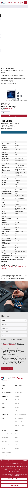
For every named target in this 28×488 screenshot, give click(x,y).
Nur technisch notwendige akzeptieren (14, 482)
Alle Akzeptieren (14, 485)
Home (3, 385)
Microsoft (17, 448)
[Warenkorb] (22, 2)
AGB (3, 418)
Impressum (4, 411)
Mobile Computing (19, 400)
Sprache (3, 339)
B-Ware (16, 411)
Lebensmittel (5, 456)
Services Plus (5, 396)
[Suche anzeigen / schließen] (15, 2)
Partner (16, 430)
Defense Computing (19, 425)
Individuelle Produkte (7, 392)
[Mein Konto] (18, 2)
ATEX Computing (19, 421)
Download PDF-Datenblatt (13, 132)
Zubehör (17, 403)
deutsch (13, 339)
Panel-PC (17, 389)
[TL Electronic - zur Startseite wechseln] (3, 3)
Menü (25, 2)
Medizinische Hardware (20, 414)
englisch (19, 339)
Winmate (17, 434)
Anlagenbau (4, 441)
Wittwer (16, 441)
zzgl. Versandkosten (9, 108)
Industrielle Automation (7, 434)
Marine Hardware (19, 418)
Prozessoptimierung (6, 445)
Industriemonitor (19, 392)
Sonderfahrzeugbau (6, 452)
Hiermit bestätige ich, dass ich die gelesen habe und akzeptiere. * (13, 345)
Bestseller (17, 407)
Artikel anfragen (13, 116)
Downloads (4, 400)
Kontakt (3, 407)
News (3, 403)
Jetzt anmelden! (7, 368)
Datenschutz (5, 414)
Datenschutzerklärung (9, 344)
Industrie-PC (17, 396)
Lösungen (4, 430)
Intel (16, 445)
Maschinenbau (5, 437)
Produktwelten (18, 385)
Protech (16, 437)
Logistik (4, 448)
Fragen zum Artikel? (6, 262)
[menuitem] (25, 2)
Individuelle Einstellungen (14, 478)
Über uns (4, 389)
